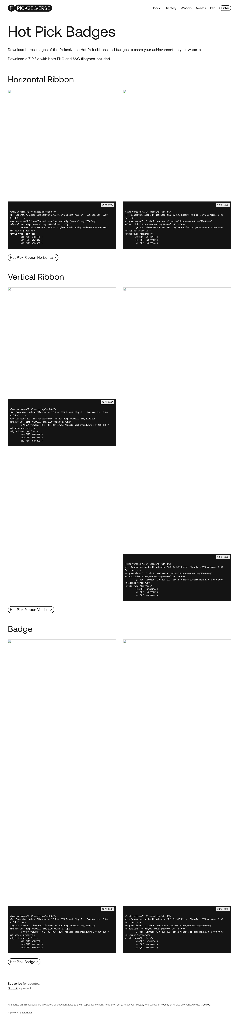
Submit (13, 988)
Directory (170, 8)
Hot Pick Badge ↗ (24, 962)
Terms (118, 1004)
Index (156, 8)
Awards (201, 8)
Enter (225, 8)
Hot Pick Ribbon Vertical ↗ (31, 609)
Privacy (140, 1004)
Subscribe (15, 983)
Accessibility (167, 1004)
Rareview (27, 1012)
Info (212, 8)
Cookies (205, 1004)
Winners (186, 8)
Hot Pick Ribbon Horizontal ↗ (33, 257)
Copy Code (107, 205)
